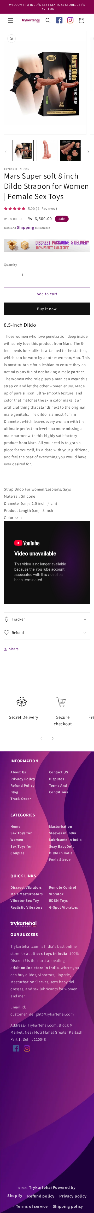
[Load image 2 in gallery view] (46, 150)
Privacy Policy (22, 779)
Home (15, 826)
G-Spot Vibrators (63, 907)
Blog (14, 792)
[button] (10, 20)
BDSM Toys (58, 900)
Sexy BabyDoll (61, 846)
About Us (18, 772)
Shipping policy (68, 1206)
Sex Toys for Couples (21, 849)
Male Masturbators (26, 894)
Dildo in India (61, 853)
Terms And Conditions (58, 788)
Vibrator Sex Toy (24, 900)
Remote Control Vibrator (62, 890)
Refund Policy (22, 785)
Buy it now (47, 308)
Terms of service (32, 1206)
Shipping (25, 227)
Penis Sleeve (60, 859)
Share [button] (14, 649)
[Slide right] (88, 152)
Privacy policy (73, 1196)
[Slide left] (5, 152)
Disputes (56, 779)
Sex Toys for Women (21, 836)
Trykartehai (40, 1187)
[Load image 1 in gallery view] (23, 150)
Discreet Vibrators (26, 887)
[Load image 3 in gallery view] (70, 150)
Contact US (58, 772)
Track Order (20, 798)
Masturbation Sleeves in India (63, 829)
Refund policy (40, 1196)
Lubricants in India (65, 839)
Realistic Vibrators (26, 907)
